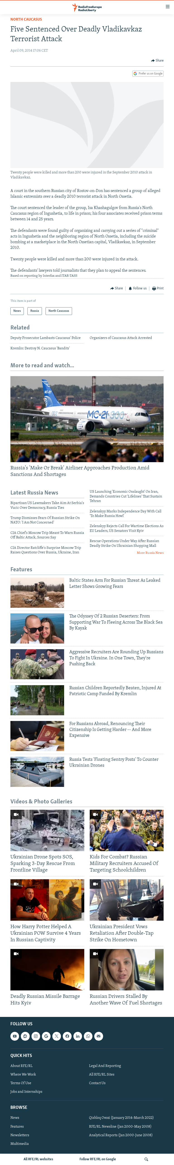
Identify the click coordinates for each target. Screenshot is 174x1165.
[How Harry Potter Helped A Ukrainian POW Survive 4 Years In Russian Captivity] (47, 900)
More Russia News (150, 553)
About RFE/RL (21, 1066)
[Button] (157, 61)
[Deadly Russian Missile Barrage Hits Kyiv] (47, 969)
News (14, 1118)
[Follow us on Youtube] (14, 1036)
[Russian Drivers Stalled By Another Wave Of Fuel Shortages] (127, 969)
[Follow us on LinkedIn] (77, 1036)
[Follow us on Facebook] (67, 1036)
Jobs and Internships (26, 1092)
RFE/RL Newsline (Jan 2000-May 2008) (120, 1126)
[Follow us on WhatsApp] (88, 1036)
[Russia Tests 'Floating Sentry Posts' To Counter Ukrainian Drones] (37, 772)
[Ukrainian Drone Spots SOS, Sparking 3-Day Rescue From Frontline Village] (47, 830)
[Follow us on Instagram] (35, 1036)
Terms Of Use (20, 1083)
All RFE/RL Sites (101, 1074)
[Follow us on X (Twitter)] (56, 1036)
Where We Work (23, 1074)
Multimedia (19, 1144)
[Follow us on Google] (46, 1036)
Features (17, 1126)
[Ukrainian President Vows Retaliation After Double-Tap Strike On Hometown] (127, 900)
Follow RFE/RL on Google (98, 1159)
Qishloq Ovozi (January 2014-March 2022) (121, 1118)
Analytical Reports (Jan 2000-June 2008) (121, 1135)
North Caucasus (26, 20)
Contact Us (97, 1083)
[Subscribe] (98, 1036)
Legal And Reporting (105, 1066)
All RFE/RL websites (38, 1159)
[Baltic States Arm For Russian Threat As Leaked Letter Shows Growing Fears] (37, 593)
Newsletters (19, 1135)
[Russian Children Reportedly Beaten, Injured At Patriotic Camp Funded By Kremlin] (37, 700)
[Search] (146, 1159)
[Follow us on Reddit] (25, 1036)
